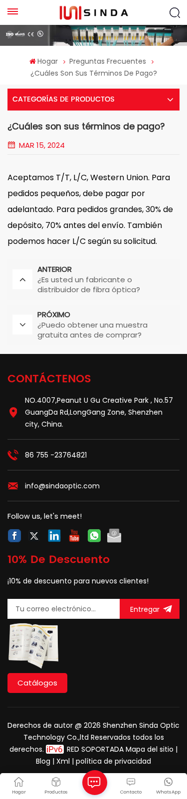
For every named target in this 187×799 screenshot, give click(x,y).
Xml (63, 761)
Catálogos (37, 683)
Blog (43, 761)
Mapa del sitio (151, 749)
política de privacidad (113, 761)
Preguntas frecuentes (107, 61)
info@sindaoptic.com (62, 486)
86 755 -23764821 (56, 455)
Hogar (47, 61)
